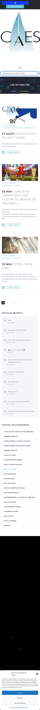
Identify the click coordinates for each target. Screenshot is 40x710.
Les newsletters (11, 511)
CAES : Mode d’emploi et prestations (19, 340)
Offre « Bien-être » (14, 382)
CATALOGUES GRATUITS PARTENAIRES (19, 432)
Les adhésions (10, 474)
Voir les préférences (20, 703)
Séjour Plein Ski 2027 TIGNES (17, 330)
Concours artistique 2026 (16, 372)
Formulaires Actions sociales (17, 441)
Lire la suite (13, 152)
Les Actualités (6, 128)
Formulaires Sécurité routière (17, 446)
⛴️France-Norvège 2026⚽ (16, 350)
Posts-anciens (10, 521)
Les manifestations (12, 507)
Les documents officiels (14, 488)
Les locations (10, 502)
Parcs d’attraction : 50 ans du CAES (19, 401)
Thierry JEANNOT (10, 125)
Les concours (17, 185)
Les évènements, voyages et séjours (24, 128)
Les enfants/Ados (11, 493)
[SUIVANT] (19, 302)
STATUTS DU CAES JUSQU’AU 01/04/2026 (21, 411)
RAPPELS (7, 525)
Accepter (20, 693)
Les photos (9, 516)
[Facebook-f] (15, 3)
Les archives (9, 478)
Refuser (20, 698)
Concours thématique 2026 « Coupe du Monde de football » (20, 361)
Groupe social (12, 392)
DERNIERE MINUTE (10, 436)
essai (9, 320)
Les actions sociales (13, 464)
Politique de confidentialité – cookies (19, 707)
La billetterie (6, 258)
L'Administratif (10, 450)
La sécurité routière (13, 460)
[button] (37, 674)
